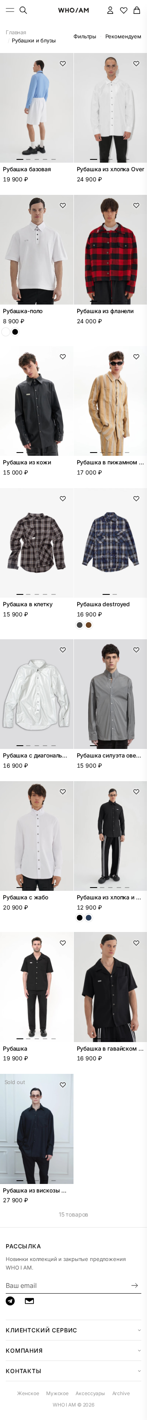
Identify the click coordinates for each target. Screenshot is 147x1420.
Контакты (24, 1370)
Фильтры (85, 36)
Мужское (57, 1393)
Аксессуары (90, 1393)
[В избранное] (63, 64)
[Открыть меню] (10, 10)
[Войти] (110, 10)
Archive (121, 1393)
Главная (16, 32)
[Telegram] (10, 1300)
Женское (28, 1393)
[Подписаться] (134, 1285)
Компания (24, 1350)
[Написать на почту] (29, 1300)
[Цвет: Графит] (79, 625)
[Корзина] (137, 10)
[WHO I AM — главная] (73, 10)
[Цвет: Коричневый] (88, 625)
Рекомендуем (123, 36)
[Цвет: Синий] (88, 918)
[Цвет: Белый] (6, 332)
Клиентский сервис (41, 1330)
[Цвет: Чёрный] (15, 332)
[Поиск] (23, 10)
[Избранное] (123, 10)
